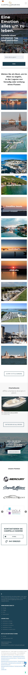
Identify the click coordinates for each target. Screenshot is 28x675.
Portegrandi (14, 355)
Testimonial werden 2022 (8, 638)
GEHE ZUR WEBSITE (14, 452)
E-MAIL (14, 536)
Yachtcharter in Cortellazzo (8, 625)
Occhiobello (14, 249)
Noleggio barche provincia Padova (9, 658)
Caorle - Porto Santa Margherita (14, 227)
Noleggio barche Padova (18, 656)
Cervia (14, 334)
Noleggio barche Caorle (20, 666)
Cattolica (14, 164)
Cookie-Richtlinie (5, 643)
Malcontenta (14, 291)
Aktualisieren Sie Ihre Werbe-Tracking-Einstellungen (13, 645)
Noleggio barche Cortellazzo (7, 666)
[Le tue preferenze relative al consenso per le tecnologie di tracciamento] (25, 672)
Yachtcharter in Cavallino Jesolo (9, 629)
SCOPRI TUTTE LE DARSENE (14, 374)
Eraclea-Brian (14, 121)
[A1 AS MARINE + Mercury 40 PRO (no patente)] (14, 404)
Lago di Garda (14, 185)
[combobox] (14, 57)
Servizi (2, 667)
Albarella (14, 270)
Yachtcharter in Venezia (7, 621)
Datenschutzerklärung (6, 642)
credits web (3, 669)
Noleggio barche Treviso (6, 656)
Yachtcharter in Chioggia (7, 623)
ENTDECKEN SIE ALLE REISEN (13, 424)
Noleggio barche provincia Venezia (9, 661)
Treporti (14, 313)
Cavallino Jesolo (14, 206)
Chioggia (4, 610)
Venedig (14, 100)
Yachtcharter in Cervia (7, 627)
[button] (2, 512)
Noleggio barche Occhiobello (14, 663)
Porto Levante (14, 142)
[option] (14, 511)
